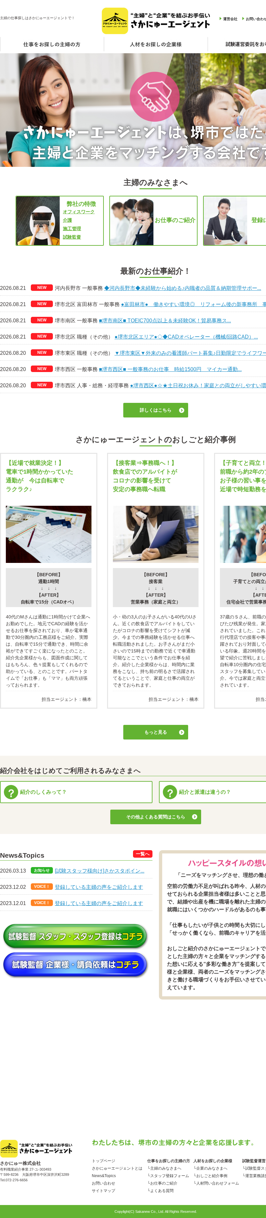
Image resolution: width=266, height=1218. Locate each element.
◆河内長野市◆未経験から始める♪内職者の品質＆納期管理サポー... (182, 288)
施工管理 (72, 228)
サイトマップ (103, 1190)
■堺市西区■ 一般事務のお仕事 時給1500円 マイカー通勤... (170, 369)
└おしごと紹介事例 (210, 1176)
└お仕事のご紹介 (162, 1183)
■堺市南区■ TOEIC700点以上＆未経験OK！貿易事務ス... (165, 320)
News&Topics (104, 1176)
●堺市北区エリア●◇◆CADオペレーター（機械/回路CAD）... (186, 337)
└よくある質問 (160, 1190)
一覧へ (143, 853)
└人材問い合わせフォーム (216, 1183)
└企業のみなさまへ (210, 1168)
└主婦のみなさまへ (164, 1168)
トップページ (103, 1161)
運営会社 (230, 19)
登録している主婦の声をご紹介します (99, 887)
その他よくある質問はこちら (155, 816)
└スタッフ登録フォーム (168, 1176)
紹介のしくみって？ (43, 792)
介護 (67, 220)
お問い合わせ (103, 1183)
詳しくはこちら (156, 410)
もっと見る (155, 732)
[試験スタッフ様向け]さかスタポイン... (99, 871)
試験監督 (72, 237)
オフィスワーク (79, 211)
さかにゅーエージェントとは (117, 1168)
